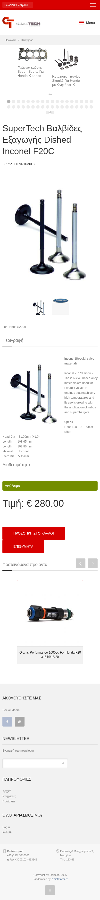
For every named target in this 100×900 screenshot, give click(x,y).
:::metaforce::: (59, 879)
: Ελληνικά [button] (16, 5)
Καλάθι (7, 832)
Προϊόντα (10, 40)
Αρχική (6, 791)
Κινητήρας (27, 40)
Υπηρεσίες (9, 796)
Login (6, 827)
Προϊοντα (8, 801)
